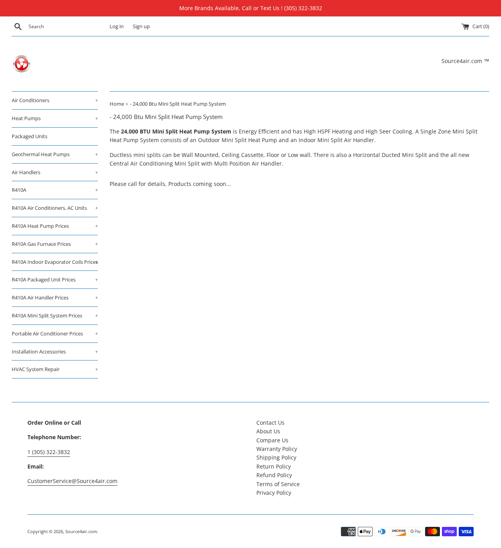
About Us (268, 431)
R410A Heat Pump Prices (55, 225)
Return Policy (273, 466)
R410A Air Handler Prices (55, 297)
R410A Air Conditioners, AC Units (55, 207)
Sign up (141, 26)
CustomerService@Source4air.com (72, 481)
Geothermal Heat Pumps (55, 154)
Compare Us (272, 440)
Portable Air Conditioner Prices (55, 333)
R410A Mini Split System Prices (55, 315)
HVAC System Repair (55, 369)
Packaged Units (29, 136)
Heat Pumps (55, 118)
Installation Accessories (55, 351)
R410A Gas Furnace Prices (55, 243)
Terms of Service (278, 484)
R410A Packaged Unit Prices (55, 279)
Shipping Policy (276, 457)
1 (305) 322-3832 (48, 452)
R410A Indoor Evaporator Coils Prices (55, 261)
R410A (55, 189)
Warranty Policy (276, 448)
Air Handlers (55, 172)
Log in (117, 26)
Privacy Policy (273, 492)
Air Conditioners (55, 100)
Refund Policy (274, 475)
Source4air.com (81, 531)
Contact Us (270, 422)
